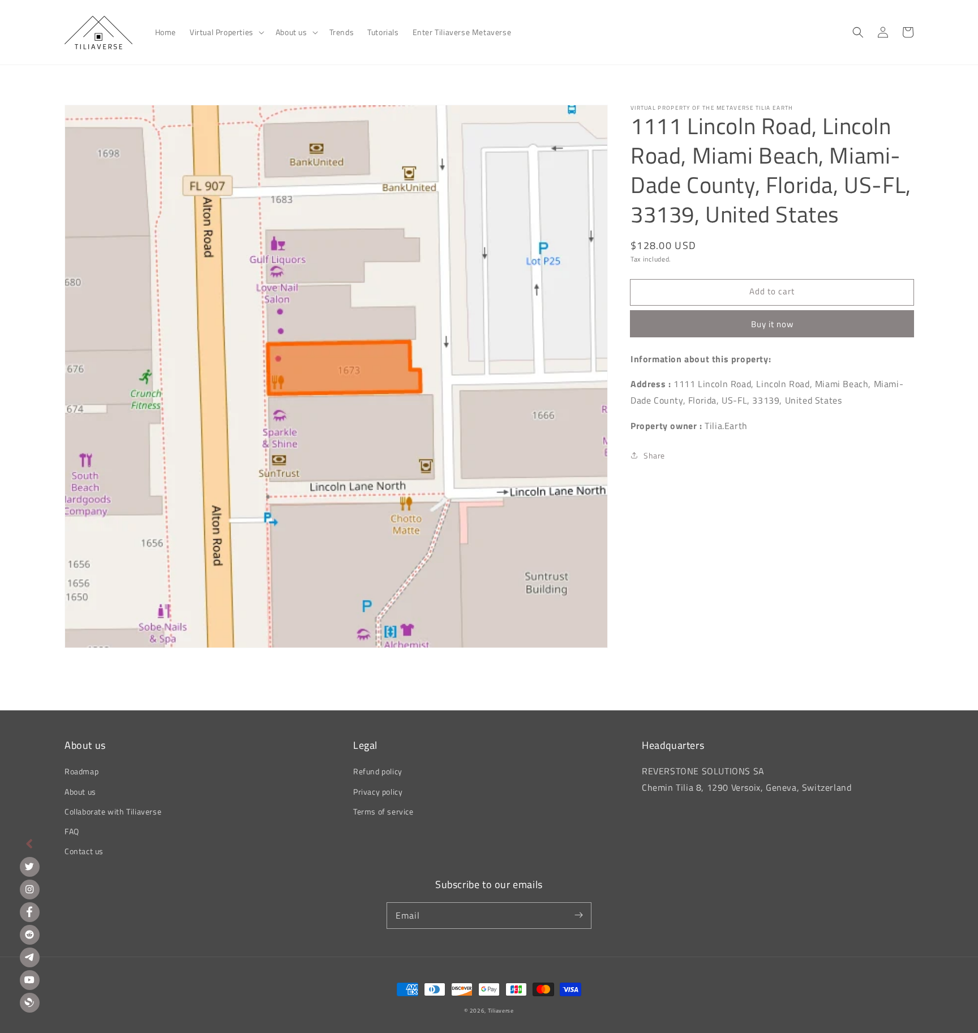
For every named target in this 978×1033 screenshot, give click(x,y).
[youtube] (30, 980)
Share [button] (654, 455)
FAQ (72, 831)
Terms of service (383, 811)
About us (80, 792)
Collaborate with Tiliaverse (113, 811)
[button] (226, 32)
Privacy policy (377, 792)
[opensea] (30, 1003)
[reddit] (30, 935)
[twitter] (30, 867)
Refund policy (377, 771)
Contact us (84, 851)
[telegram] (30, 957)
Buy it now (772, 323)
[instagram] (30, 889)
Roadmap (81, 771)
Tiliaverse (501, 1010)
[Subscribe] (578, 915)
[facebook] (30, 912)
